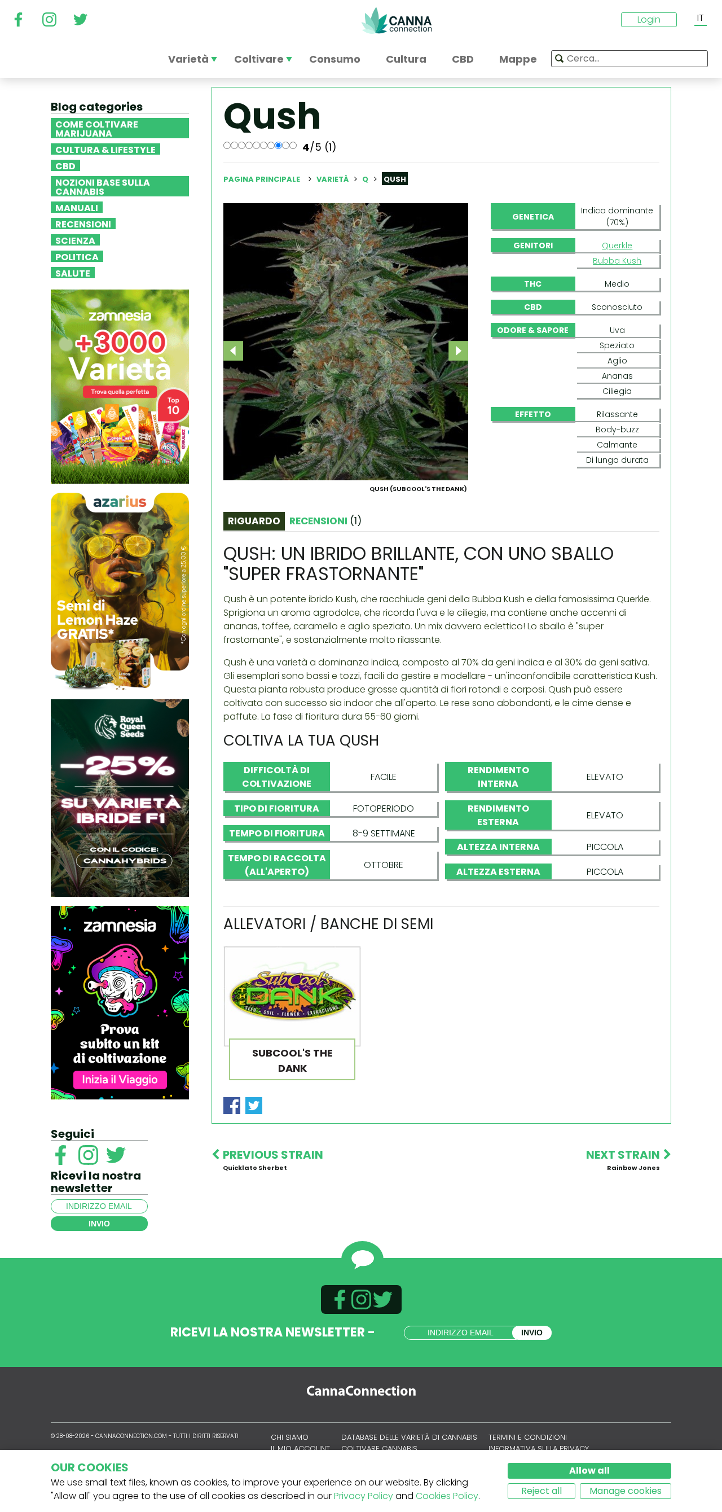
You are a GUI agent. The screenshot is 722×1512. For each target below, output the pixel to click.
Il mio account (300, 1448)
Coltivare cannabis (379, 1448)
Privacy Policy (363, 1495)
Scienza (75, 240)
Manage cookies (625, 1490)
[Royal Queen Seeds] (120, 797)
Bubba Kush (617, 260)
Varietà (333, 179)
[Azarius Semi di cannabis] (120, 590)
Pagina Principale (261, 179)
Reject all (541, 1490)
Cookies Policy (447, 1495)
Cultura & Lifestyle (105, 149)
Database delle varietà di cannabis (409, 1437)
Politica (77, 256)
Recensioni (83, 223)
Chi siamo (290, 1437)
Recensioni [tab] (325, 521)
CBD (65, 165)
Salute (72, 272)
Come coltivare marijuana (96, 128)
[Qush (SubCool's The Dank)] (345, 341)
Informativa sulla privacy (538, 1448)
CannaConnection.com (396, 20)
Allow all (589, 1470)
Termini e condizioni (527, 1437)
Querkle (617, 245)
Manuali (76, 207)
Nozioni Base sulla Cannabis (102, 186)
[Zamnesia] (120, 385)
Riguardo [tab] (254, 521)
